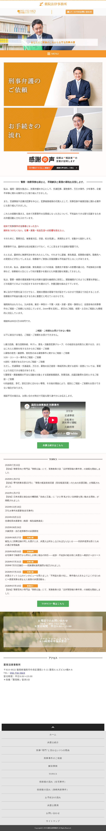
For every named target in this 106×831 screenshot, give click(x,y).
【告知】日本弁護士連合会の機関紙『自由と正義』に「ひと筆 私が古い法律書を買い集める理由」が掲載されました (52, 499)
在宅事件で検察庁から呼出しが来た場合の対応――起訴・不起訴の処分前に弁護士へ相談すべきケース (52, 555)
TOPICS (53, 774)
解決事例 (53, 766)
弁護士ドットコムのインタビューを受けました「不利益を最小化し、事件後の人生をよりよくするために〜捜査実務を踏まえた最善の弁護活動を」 (52, 577)
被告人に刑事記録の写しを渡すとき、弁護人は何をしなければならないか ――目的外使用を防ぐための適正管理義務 (52, 543)
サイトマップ (53, 821)
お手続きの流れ (53, 797)
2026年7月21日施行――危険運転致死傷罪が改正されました (32, 565)
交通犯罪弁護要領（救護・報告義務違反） (25, 521)
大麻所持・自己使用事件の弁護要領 (22, 531)
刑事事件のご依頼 (53, 758)
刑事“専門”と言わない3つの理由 (53, 750)
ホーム (53, 734)
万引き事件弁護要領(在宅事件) (20, 510)
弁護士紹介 (53, 742)
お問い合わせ (53, 813)
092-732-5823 (17, 672)
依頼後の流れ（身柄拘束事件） (53, 790)
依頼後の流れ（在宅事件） (53, 782)
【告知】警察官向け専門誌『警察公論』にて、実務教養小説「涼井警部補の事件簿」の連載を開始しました (52, 471)
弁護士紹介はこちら (53, 445)
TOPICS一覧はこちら (53, 604)
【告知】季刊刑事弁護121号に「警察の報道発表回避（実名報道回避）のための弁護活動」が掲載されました (52, 485)
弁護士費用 (53, 805)
